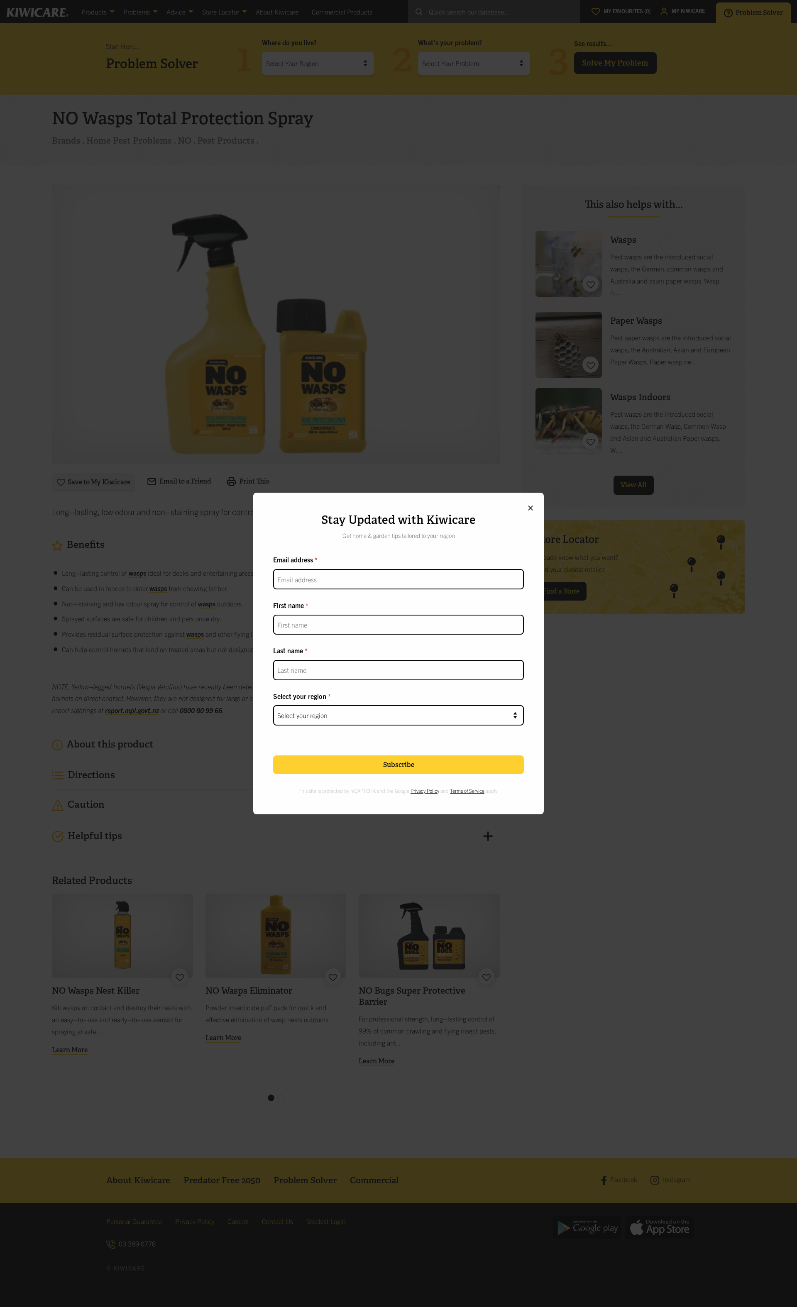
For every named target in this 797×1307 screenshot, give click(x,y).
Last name (288, 650)
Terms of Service (467, 790)
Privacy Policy (425, 790)
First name (288, 605)
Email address (293, 559)
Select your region (299, 696)
